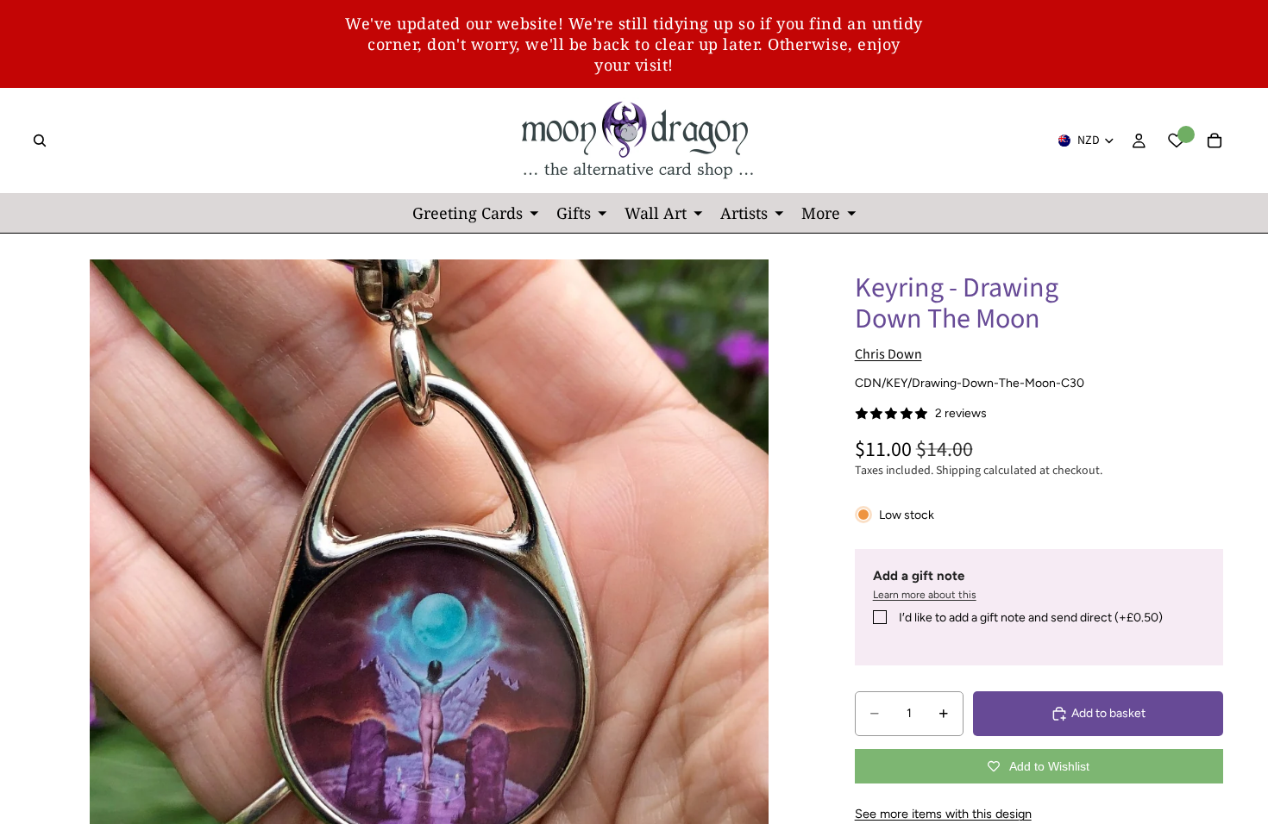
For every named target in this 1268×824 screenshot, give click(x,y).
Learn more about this (924, 595)
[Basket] (1214, 140)
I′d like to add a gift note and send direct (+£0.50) (1031, 617)
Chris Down (888, 354)
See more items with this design (943, 813)
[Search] (40, 140)
